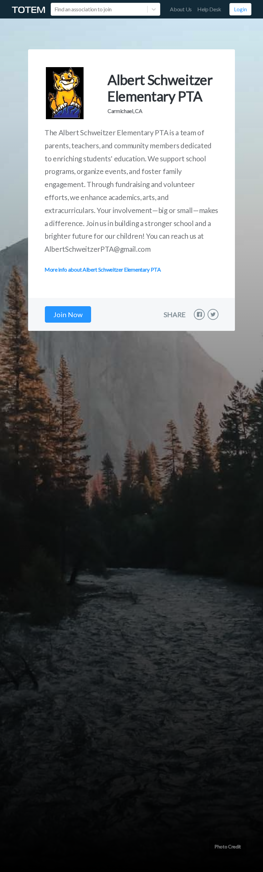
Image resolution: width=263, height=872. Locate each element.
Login (240, 9)
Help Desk (209, 9)
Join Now (68, 314)
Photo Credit (227, 846)
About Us (180, 9)
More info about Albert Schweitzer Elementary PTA (103, 269)
